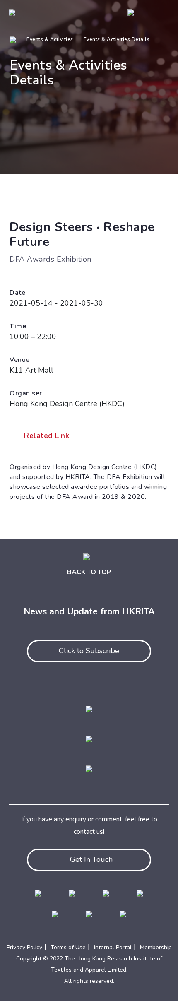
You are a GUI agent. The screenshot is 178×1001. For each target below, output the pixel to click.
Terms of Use (68, 947)
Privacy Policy (24, 947)
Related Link (46, 435)
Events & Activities (49, 39)
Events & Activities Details (117, 39)
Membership (156, 947)
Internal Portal (113, 947)
